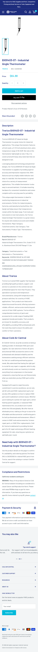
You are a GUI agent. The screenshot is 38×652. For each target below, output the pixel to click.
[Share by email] (34, 115)
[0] (34, 12)
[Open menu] (3, 12)
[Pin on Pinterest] (26, 115)
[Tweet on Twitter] (30, 115)
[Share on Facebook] (22, 115)
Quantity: (5, 83)
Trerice (5, 69)
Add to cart (19, 91)
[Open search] (26, 12)
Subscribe (9, 613)
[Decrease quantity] (12, 83)
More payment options (19, 103)
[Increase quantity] (23, 83)
